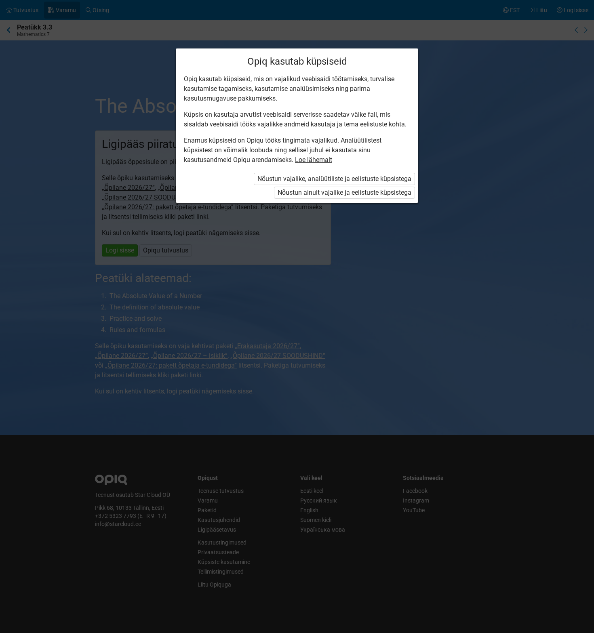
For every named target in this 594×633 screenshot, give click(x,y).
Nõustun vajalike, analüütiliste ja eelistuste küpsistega (334, 179)
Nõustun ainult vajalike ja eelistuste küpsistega (344, 192)
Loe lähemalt (313, 160)
